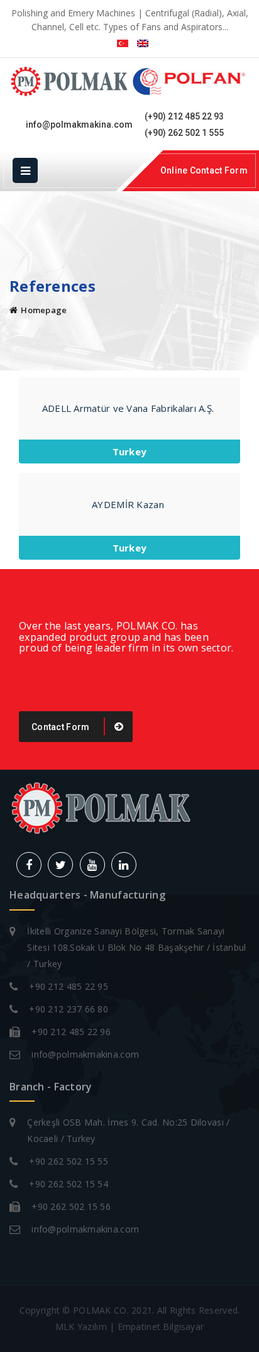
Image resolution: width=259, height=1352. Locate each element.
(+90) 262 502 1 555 (184, 133)
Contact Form (61, 727)
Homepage (44, 310)
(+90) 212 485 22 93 (184, 116)
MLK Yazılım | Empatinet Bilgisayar (129, 1327)
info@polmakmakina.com (79, 124)
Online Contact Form (204, 170)
